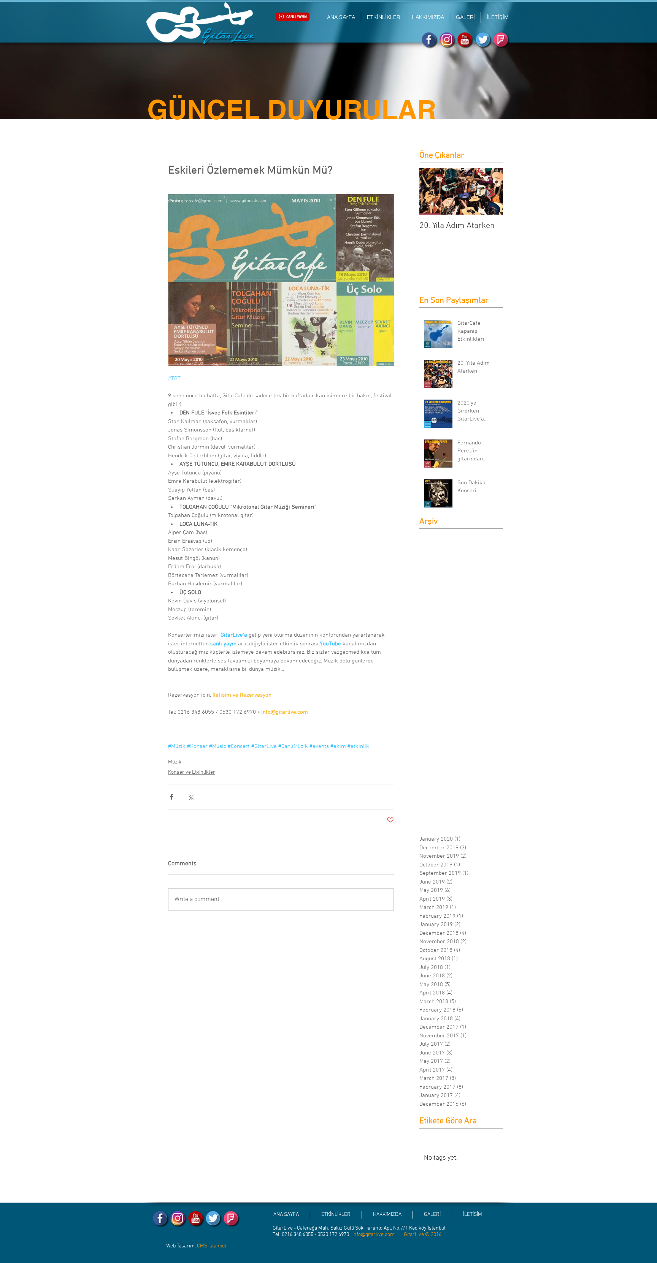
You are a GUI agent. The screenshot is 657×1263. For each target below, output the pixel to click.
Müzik (174, 762)
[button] (383, 17)
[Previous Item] (431, 191)
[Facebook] (429, 40)
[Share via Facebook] (171, 796)
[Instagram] (447, 40)
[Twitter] (483, 40)
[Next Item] (490, 191)
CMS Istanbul (211, 1246)
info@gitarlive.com (373, 1234)
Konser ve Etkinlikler (191, 772)
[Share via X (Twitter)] (190, 796)
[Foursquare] (501, 40)
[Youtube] (465, 40)
